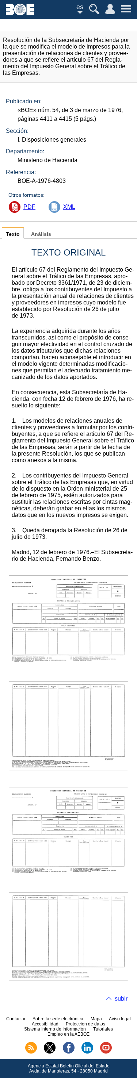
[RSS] (31, 1052)
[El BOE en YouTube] (106, 1052)
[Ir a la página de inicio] (20, 13)
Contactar (16, 1018)
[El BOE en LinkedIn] (87, 1052)
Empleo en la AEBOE (68, 1034)
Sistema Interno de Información (55, 1029)
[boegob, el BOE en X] (50, 1052)
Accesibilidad (45, 1024)
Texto (13, 234)
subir (121, 998)
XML (69, 207)
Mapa (96, 1018)
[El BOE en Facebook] (69, 1052)
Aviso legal (120, 1018)
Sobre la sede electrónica (58, 1018)
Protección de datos (85, 1024)
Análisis (41, 234)
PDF (29, 207)
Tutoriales (103, 1029)
